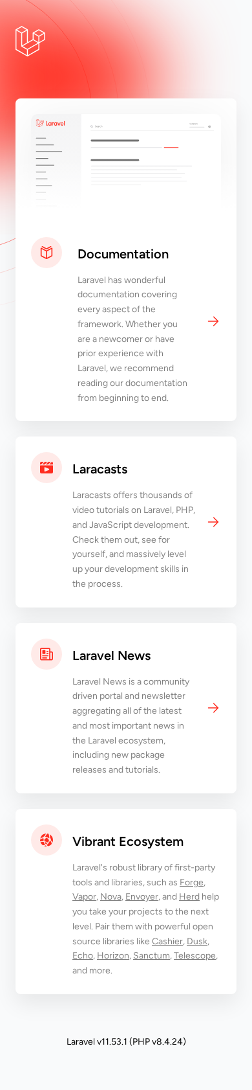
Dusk (197, 941)
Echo (82, 955)
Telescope (195, 955)
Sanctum (151, 955)
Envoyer (141, 896)
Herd (189, 896)
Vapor (84, 896)
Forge (192, 882)
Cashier (167, 941)
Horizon (113, 955)
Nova (110, 896)
